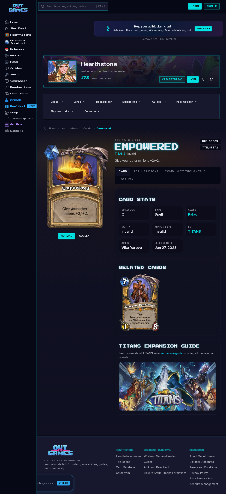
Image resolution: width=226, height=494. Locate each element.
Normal (66, 235)
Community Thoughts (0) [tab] (186, 171)
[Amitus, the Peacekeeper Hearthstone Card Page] (140, 302)
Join (193, 79)
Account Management (204, 484)
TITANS (120, 153)
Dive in (63, 482)
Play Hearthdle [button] (59, 111)
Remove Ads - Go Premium (158, 39)
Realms (16, 56)
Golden (84, 235)
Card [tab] (123, 171)
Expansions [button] (129, 101)
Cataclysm (123, 473)
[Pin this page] (45, 128)
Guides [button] (156, 101)
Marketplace (23, 119)
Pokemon (17, 49)
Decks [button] (54, 101)
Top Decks (123, 462)
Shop (14, 113)
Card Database (125, 467)
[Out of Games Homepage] (60, 450)
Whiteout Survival (17, 42)
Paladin (194, 214)
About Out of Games (203, 456)
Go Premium (203, 28)
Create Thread (172, 79)
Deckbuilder (104, 101)
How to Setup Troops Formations (165, 473)
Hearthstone (20, 35)
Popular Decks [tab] (145, 171)
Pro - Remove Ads (201, 478)
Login (195, 6)
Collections (91, 111)
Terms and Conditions (203, 467)
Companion (19, 81)
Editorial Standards (202, 462)
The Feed (18, 28)
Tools (15, 75)
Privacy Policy (199, 473)
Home (14, 22)
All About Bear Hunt (156, 467)
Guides (148, 462)
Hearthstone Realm (128, 456)
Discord (16, 131)
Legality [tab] (126, 179)
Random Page (20, 87)
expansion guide (171, 353)
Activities (19, 94)
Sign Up (212, 6)
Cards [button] (77, 101)
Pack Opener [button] (184, 101)
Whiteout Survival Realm (160, 456)
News (14, 62)
